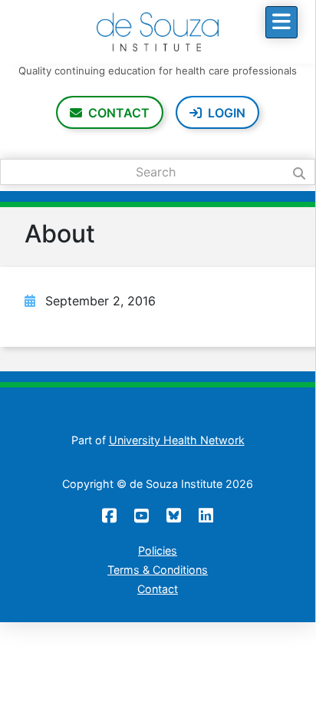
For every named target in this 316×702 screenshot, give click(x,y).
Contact (119, 112)
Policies (157, 550)
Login (226, 112)
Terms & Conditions (157, 569)
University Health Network (177, 440)
